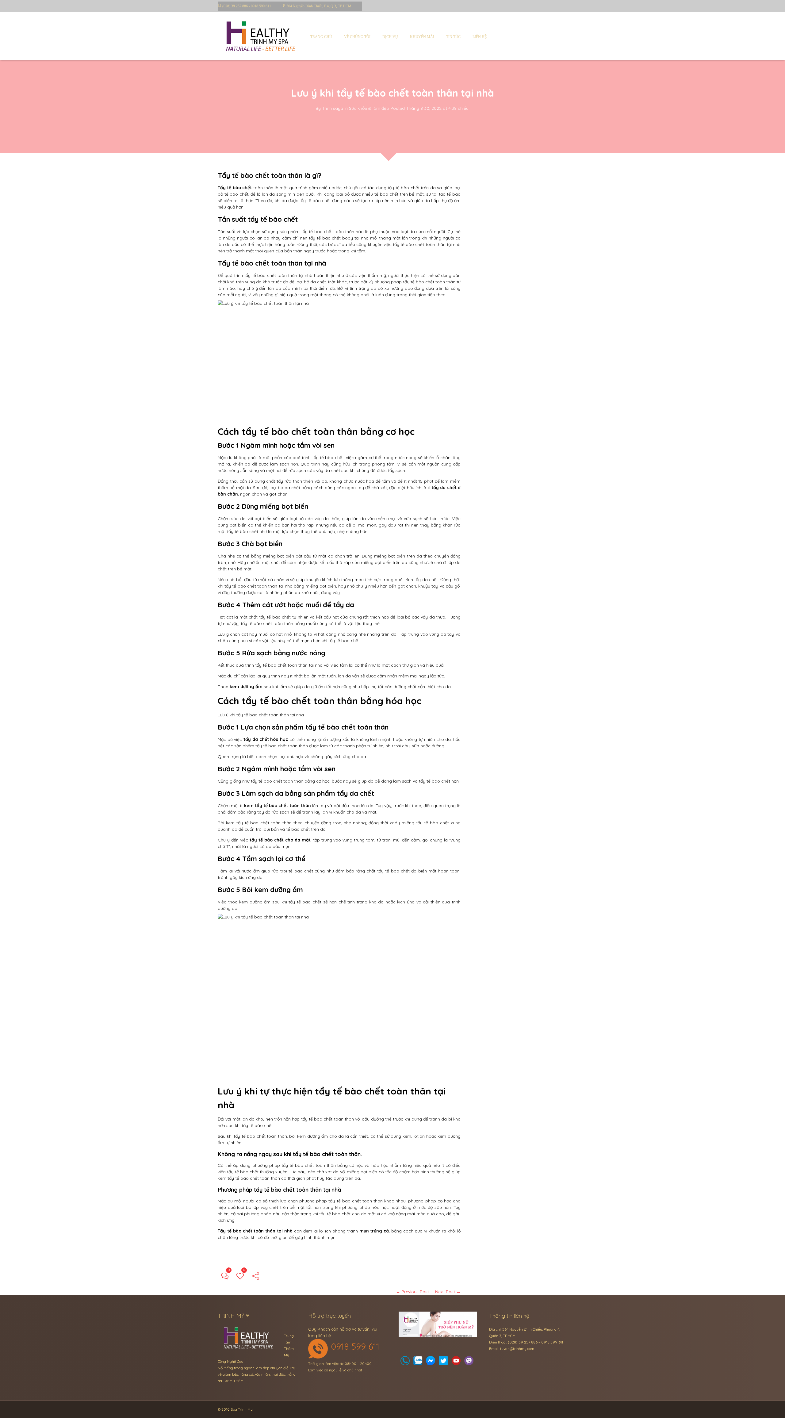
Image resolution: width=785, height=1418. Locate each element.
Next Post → (448, 1291)
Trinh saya (332, 108)
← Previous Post (412, 1291)
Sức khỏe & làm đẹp (369, 108)
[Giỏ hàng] (418, 1362)
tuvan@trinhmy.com (517, 1348)
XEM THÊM (234, 1380)
